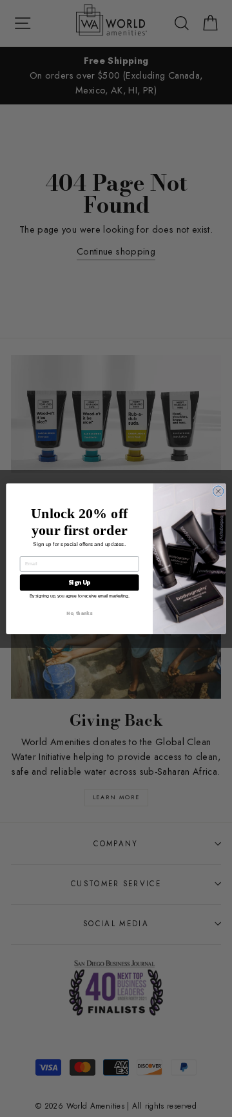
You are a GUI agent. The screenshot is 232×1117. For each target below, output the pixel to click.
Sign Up (79, 582)
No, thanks (79, 612)
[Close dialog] (218, 490)
